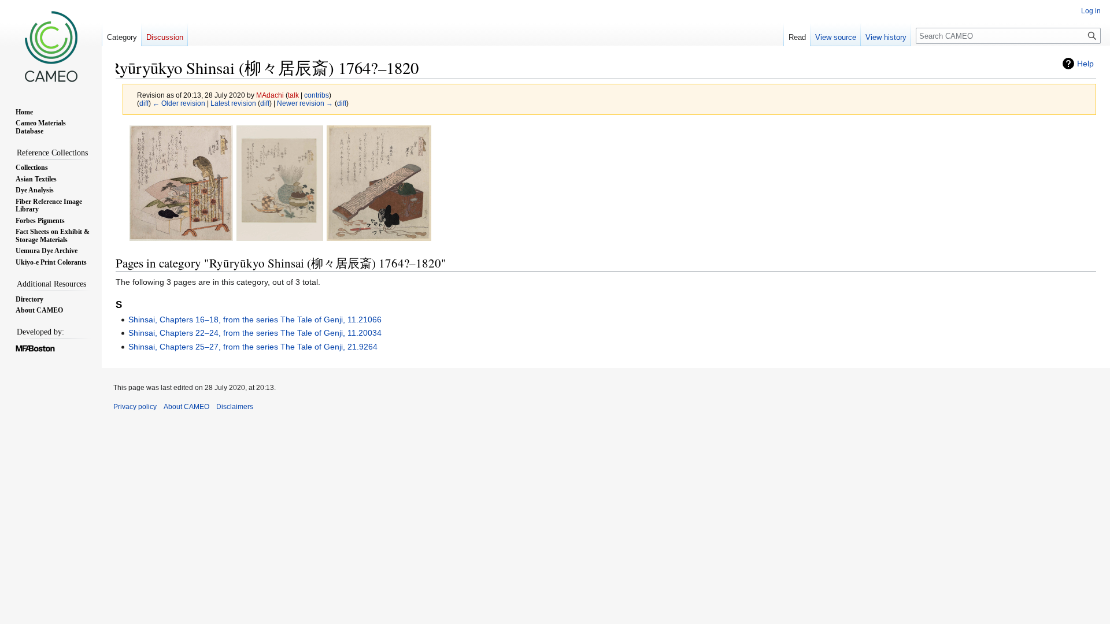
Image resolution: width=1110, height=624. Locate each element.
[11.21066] (181, 183)
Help (1085, 63)
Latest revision (233, 103)
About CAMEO (186, 407)
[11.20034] (279, 183)
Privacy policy (135, 407)
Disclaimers (234, 407)
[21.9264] (379, 183)
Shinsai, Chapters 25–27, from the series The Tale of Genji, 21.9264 (253, 346)
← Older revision (179, 103)
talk (293, 95)
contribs (316, 95)
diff (144, 103)
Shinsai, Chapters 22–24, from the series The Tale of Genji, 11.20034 (255, 332)
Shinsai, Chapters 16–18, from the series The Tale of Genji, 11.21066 (255, 319)
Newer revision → (305, 103)
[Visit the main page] (51, 46)
